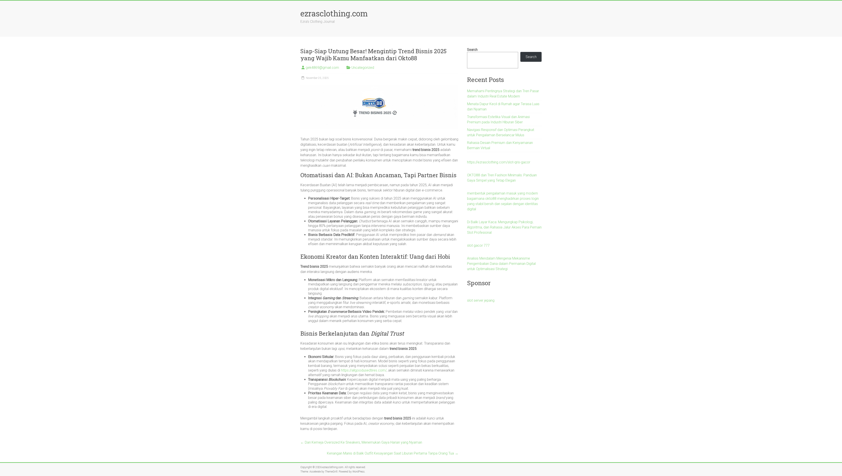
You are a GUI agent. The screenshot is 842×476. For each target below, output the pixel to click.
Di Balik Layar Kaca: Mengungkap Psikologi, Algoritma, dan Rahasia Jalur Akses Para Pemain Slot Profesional (504, 227)
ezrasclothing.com (334, 13)
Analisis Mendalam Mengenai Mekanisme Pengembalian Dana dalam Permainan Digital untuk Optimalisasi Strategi (501, 263)
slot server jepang (480, 300)
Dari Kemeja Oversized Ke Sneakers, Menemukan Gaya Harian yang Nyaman (361, 442)
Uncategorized (362, 67)
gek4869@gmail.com (322, 67)
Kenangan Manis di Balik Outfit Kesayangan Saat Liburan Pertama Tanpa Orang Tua (392, 453)
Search (472, 50)
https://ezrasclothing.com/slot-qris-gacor (498, 162)
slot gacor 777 (478, 245)
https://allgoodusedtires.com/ (364, 370)
